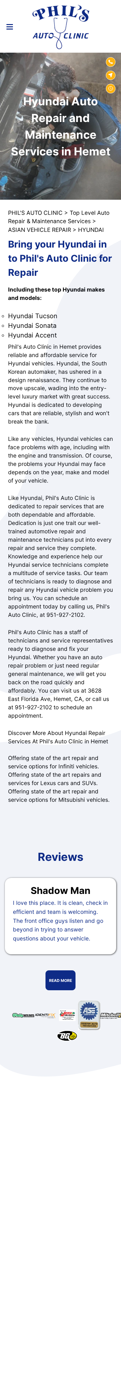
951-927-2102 (65, 614)
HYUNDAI (91, 229)
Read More (60, 980)
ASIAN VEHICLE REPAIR (39, 229)
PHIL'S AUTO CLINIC (35, 212)
